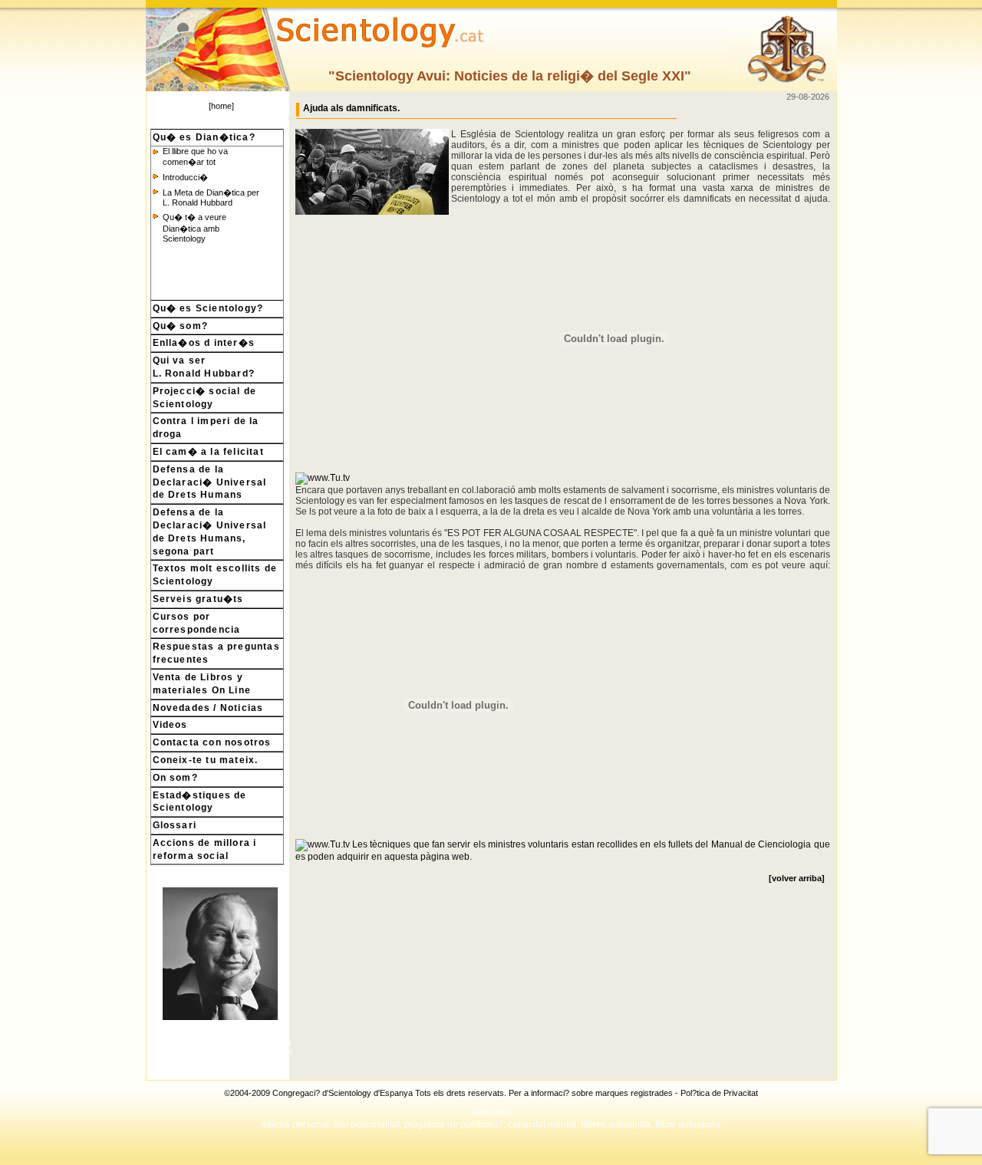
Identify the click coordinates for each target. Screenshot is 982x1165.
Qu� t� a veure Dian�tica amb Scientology (194, 227)
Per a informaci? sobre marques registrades (591, 1093)
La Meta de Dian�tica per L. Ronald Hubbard (211, 197)
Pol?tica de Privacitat (719, 1093)
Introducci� (185, 177)
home (221, 105)
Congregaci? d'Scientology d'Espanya (342, 1093)
